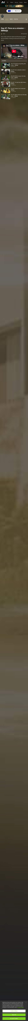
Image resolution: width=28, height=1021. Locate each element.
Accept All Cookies (14, 1018)
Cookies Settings (13, 1010)
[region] (14, 1010)
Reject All (14, 1014)
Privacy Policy (21, 1007)
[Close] (25, 1002)
